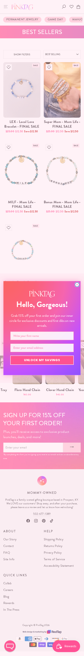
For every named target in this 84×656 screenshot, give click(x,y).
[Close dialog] (77, 284)
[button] (10, 646)
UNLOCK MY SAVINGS (42, 360)
